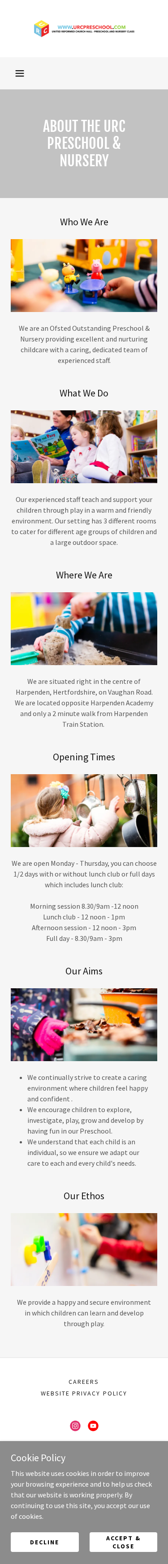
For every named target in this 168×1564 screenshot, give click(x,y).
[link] (84, 28)
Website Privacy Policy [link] (84, 1393)
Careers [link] (84, 1382)
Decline (44, 1542)
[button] (20, 73)
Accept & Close (123, 1542)
